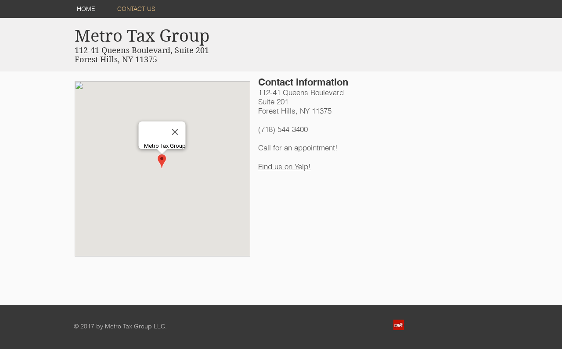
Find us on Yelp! (284, 166)
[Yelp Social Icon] (398, 325)
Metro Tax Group (142, 36)
